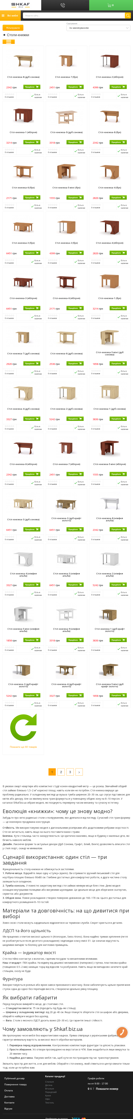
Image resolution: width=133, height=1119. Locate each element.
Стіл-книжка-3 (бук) (23, 242)
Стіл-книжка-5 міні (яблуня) (109, 464)
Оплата (8, 1090)
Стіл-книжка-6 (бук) (23, 187)
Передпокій (51, 1092)
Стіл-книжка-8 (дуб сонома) (23, 76)
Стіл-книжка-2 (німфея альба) (109, 574)
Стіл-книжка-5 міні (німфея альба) (23, 630)
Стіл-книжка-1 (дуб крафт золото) (110, 630)
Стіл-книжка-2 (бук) (66, 242)
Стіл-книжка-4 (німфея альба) (23, 574)
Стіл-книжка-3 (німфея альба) (66, 574)
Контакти (9, 1102)
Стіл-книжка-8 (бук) (109, 132)
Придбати (29, 87)
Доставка (9, 1096)
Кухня (48, 1095)
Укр (87, 1)
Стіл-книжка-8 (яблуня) (23, 464)
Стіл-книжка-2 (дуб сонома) (66, 408)
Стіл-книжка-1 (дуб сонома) (110, 408)
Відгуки (8, 1108)
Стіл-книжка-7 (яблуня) (66, 464)
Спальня (49, 1082)
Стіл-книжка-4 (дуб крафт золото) (66, 685)
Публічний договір (14, 1078)
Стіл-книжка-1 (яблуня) (23, 132)
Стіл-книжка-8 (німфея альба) (109, 519)
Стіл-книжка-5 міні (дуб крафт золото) (109, 685)
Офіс (47, 1099)
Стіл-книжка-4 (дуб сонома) (23, 408)
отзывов (9, 96)
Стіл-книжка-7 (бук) (66, 76)
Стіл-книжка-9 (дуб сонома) (66, 132)
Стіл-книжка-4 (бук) (109, 187)
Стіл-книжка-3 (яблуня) (23, 298)
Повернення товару (15, 1084)
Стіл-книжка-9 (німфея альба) (66, 630)
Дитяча (48, 1085)
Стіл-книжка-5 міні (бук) (66, 187)
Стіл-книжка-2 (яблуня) (109, 76)
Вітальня (49, 1089)
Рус (87, 5)
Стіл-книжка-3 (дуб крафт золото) (66, 519)
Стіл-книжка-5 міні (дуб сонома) (109, 353)
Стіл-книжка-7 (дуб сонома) (23, 353)
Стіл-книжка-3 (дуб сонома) (23, 519)
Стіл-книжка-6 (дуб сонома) (66, 353)
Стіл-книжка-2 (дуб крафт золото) (23, 685)
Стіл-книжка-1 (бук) (109, 298)
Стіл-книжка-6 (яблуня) (66, 298)
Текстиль (49, 1103)
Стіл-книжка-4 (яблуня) (109, 242)
